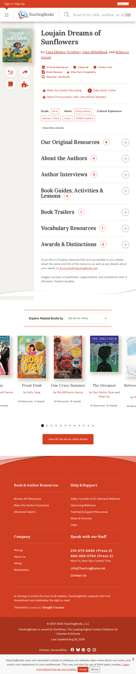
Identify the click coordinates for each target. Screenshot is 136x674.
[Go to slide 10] (84, 426)
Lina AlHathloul (94, 52)
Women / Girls (50, 118)
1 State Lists (104, 67)
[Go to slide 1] (42, 426)
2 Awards (83, 67)
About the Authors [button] (68, 159)
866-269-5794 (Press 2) (92, 556)
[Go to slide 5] (61, 426)
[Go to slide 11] (88, 426)
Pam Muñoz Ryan (103, 392)
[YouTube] (88, 650)
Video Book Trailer (104, 90)
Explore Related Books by (46, 318)
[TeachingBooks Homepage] (34, 14)
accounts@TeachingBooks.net (78, 268)
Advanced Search (24, 512)
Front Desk (32, 385)
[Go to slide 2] (47, 426)
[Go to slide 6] (65, 426)
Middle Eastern (84, 118)
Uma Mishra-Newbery (63, 52)
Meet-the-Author (64, 90)
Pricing (18, 550)
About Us (20, 557)
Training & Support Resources (89, 512)
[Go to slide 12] (93, 426)
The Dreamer (104, 385)
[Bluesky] (77, 650)
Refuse (94, 669)
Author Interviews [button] (68, 175)
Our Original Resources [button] (74, 142)
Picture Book (83, 111)
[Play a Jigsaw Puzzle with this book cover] (25, 84)
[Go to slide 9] (79, 426)
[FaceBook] (72, 650)
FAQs (74, 525)
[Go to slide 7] (70, 426)
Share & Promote (81, 518)
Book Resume (54, 72)
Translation (21, 607)
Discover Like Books (58, 77)
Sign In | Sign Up (15, 4)
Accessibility (59, 650)
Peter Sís (104, 396)
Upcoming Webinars (83, 505)
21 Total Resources (57, 67)
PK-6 (55, 111)
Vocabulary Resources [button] (72, 228)
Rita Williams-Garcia (70, 392)
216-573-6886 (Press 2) (91, 550)
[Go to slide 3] (51, 426)
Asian (67, 118)
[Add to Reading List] (10, 72)
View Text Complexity (83, 72)
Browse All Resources (27, 499)
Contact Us (78, 575)
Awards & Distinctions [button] (72, 245)
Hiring (17, 563)
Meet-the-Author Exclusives (31, 505)
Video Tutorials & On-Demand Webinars (95, 499)
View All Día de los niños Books (68, 439)
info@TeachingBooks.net (88, 568)
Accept (83, 669)
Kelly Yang (33, 392)
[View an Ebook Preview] (10, 84)
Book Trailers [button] (61, 212)
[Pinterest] (83, 650)
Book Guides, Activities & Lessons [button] (72, 193)
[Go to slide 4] (56, 426)
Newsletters (21, 570)
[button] (6, 15)
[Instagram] (94, 650)
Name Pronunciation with (76, 97)
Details (52, 128)
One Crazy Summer (68, 385)
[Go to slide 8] (74, 426)
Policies (44, 650)
